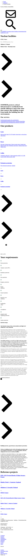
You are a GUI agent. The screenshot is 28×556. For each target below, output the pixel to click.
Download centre (4, 551)
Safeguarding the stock (10, 120)
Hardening (3, 120)
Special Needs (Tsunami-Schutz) (16, 121)
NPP (23, 122)
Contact (2, 550)
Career (2, 542)
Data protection (4, 553)
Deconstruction (7, 122)
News (2, 544)
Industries (5, 2)
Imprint (2, 552)
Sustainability (3, 539)
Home (4, 1)
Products (2, 541)
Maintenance (13, 122)
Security (2, 536)
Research (7, 121)
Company (3, 535)
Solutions (3, 538)
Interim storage (19, 122)
